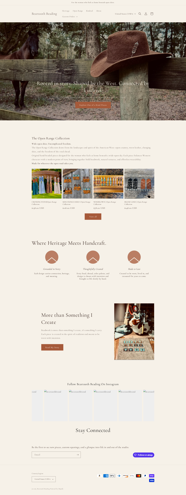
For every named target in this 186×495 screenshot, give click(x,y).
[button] (70, 16)
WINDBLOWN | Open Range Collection (105, 203)
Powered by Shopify (56, 489)
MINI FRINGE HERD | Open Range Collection (76, 203)
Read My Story (52, 347)
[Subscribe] (78, 455)
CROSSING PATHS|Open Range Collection (44, 203)
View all (93, 216)
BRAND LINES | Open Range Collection (135, 203)
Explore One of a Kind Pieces (93, 105)
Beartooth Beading (43, 489)
